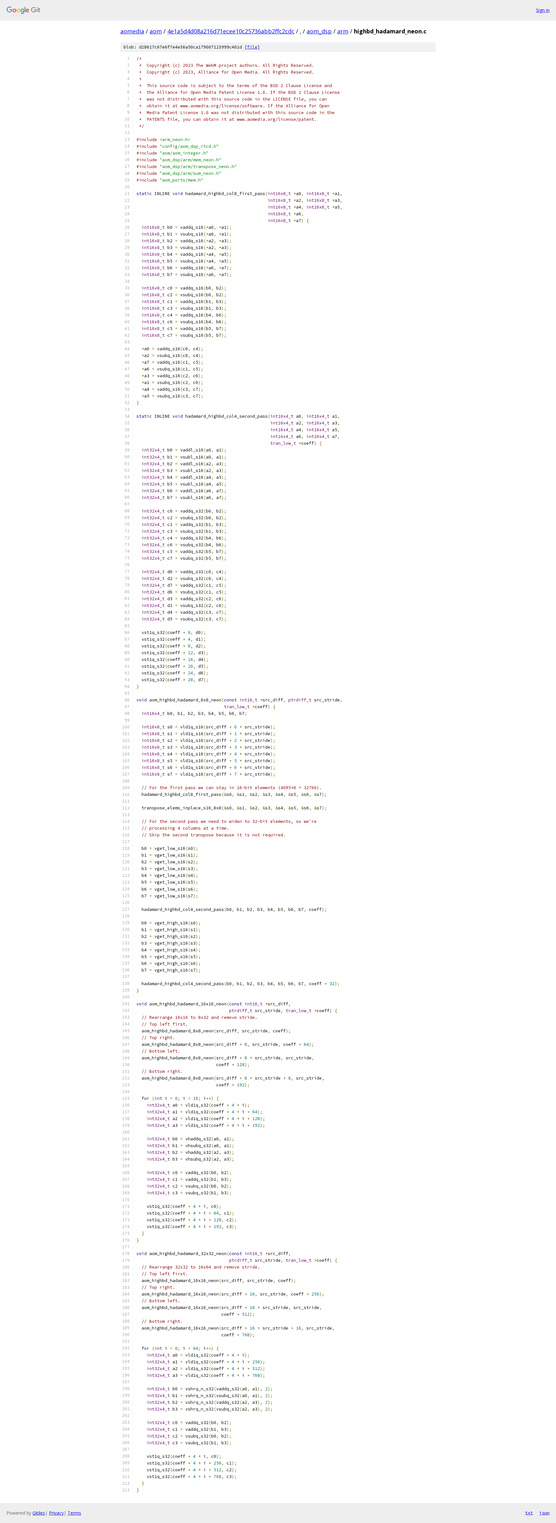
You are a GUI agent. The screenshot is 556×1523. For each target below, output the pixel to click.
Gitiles (38, 1513)
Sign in (543, 10)
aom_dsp (319, 31)
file (252, 47)
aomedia (132, 31)
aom (156, 31)
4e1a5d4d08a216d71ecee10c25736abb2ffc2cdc (230, 31)
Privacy (56, 1513)
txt (529, 1513)
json (544, 1513)
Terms (74, 1513)
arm (342, 31)
